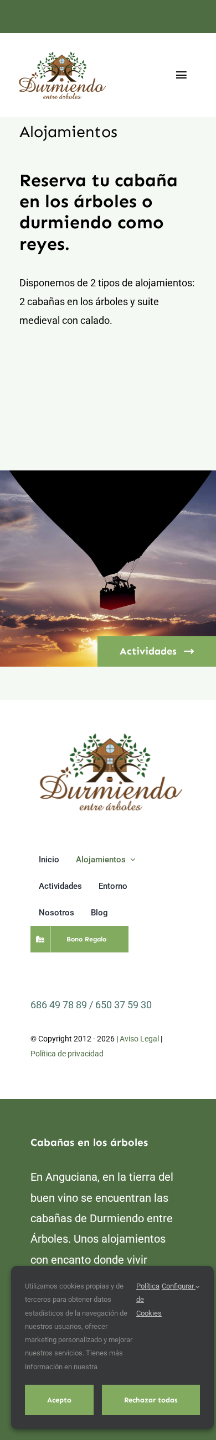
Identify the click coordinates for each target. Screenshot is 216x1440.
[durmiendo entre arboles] (111, 735)
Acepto (59, 1400)
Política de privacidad (67, 1053)
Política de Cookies (149, 1299)
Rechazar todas (151, 1400)
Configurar (179, 1286)
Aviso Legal (139, 1038)
